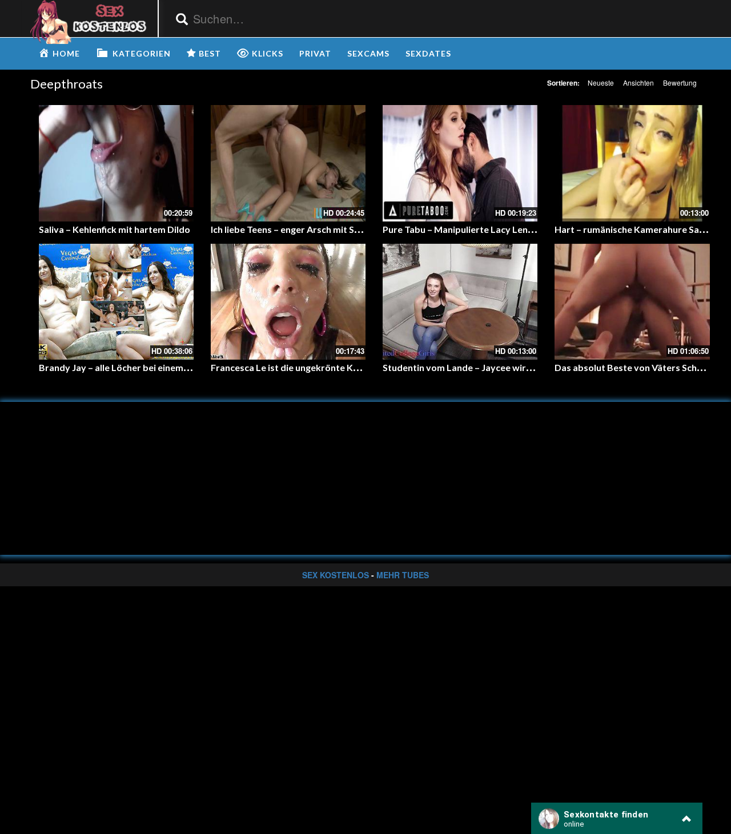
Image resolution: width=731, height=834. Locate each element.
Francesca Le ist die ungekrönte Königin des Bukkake (323, 367)
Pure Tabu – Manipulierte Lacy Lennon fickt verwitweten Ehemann (522, 229)
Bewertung (680, 82)
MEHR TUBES (402, 575)
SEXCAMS (368, 53)
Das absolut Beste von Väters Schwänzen (642, 367)
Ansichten (638, 82)
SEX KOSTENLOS (335, 575)
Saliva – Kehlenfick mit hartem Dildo (114, 229)
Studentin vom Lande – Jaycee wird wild (467, 367)
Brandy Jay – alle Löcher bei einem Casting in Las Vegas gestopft (175, 367)
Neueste (601, 82)
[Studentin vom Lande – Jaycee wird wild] (460, 302)
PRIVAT (315, 53)
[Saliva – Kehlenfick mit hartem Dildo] (116, 163)
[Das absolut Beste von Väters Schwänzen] (632, 302)
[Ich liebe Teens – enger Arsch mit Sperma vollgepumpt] (288, 163)
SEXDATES (428, 53)
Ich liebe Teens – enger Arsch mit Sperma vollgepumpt (324, 229)
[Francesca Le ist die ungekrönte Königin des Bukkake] (288, 302)
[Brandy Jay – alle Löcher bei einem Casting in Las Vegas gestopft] (116, 302)
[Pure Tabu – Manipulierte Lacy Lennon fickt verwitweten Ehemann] (460, 163)
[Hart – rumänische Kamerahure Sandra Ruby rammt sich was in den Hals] (632, 163)
